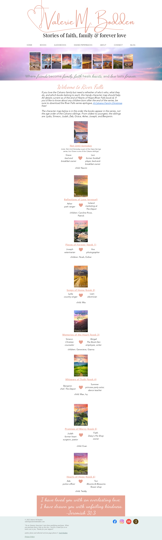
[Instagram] (121, 521)
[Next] (160, 63)
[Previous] (2, 63)
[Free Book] (84, 78)
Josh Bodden (63, 533)
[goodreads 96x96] (135, 521)
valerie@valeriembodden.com (35, 522)
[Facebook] (114, 521)
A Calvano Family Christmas (107, 103)
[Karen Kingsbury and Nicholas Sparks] (77, 78)
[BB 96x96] (128, 521)
